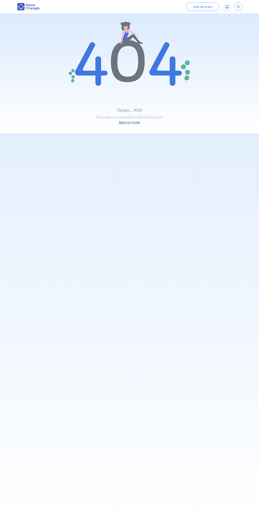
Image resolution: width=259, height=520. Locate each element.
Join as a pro (203, 7)
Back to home (129, 122)
